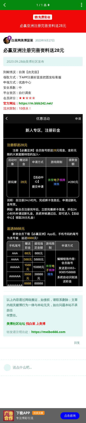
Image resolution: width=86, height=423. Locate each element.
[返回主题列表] (4, 5)
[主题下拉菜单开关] (81, 5)
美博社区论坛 (16, 323)
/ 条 (41, 5)
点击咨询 (70, 416)
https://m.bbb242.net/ (36, 103)
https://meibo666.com (48, 332)
